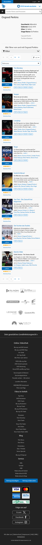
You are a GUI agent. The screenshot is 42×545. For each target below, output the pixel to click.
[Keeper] (7, 101)
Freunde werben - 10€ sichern (21, 378)
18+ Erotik (21, 352)
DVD (16, 87)
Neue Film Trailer (21, 424)
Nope (16, 147)
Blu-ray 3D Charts (21, 411)
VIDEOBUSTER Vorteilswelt (21, 385)
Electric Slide (18, 252)
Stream (30, 87)
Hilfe (21, 463)
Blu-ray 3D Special (21, 455)
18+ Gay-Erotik (21, 355)
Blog (21, 435)
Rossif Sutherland (28, 107)
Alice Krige (33, 186)
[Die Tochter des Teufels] (7, 232)
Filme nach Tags (21, 388)
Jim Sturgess (17, 265)
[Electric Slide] (7, 258)
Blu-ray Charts (21, 406)
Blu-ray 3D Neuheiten (21, 409)
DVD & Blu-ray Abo (21, 361)
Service (21, 458)
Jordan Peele (35, 155)
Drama (20, 263)
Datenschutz (17, 534)
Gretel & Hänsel (19, 173)
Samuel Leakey (25, 186)
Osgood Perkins (31, 82)
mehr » (19, 80)
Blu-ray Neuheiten (21, 403)
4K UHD (25, 87)
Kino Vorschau (21, 418)
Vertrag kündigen (12, 481)
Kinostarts (21, 415)
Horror (19, 82)
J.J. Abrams (31, 210)
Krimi (23, 129)
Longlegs (17, 120)
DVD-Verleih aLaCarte (28, 6)
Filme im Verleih (21, 391)
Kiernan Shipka (26, 238)
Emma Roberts (35, 238)
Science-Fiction (26, 155)
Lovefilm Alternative (21, 381)
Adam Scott (32, 84)
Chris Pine (17, 212)
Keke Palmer (26, 157)
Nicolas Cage (26, 131)
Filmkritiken (21, 446)
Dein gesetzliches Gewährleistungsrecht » (21, 334)
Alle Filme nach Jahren (21, 358)
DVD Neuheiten (21, 398)
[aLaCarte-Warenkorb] (38, 2)
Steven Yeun (34, 157)
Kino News (21, 442)
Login (34, 2)
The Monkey (18, 68)
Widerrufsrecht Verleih (21, 471)
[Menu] (2, 11)
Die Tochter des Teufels (22, 226)
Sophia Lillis (17, 186)
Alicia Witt (34, 131)
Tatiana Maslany (18, 107)
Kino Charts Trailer (21, 429)
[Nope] (7, 153)
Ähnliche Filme (7, 90)
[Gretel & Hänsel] (7, 180)
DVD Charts (21, 401)
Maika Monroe (18, 131)
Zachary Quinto (24, 212)
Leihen (7, 85)
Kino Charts (21, 420)
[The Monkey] (7, 74)
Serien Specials (21, 451)
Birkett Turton (17, 109)
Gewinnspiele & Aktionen (21, 373)
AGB (21, 468)
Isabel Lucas (25, 265)
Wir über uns (8, 534)
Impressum (26, 534)
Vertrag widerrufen (29, 481)
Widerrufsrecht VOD (21, 473)
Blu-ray (20, 87)
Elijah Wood (24, 84)
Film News (21, 440)
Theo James (17, 84)
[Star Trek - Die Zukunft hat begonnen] (7, 206)
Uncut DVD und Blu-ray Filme (21, 369)
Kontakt (21, 465)
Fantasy (24, 184)
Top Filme (21, 396)
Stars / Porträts (21, 448)
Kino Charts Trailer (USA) (21, 432)
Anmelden (7, 2)
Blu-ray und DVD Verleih (21, 347)
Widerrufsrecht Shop (21, 476)
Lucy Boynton (18, 238)
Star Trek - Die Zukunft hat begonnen (23, 200)
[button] (36, 57)
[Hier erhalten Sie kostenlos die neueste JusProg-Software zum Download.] (21, 502)
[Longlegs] (7, 127)
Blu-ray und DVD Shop (21, 350)
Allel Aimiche (33, 265)
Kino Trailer (21, 426)
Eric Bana (32, 212)
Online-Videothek (21, 343)
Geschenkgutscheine (21, 375)
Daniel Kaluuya (18, 157)
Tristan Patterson (27, 263)
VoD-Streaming (21, 366)
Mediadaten (21, 537)
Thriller (24, 82)
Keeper (16, 94)
